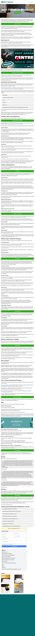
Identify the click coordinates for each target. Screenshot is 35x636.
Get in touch (17, 12)
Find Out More (17, 311)
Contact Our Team (17, 23)
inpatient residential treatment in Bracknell (15, 124)
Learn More (17, 171)
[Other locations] (31, 2)
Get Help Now (17, 495)
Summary (3, 567)
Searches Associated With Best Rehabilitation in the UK (11, 569)
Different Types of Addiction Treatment (8, 558)
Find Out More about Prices (17, 120)
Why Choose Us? (5, 552)
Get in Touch (17, 258)
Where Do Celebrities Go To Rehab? (8, 559)
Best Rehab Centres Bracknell (7, 553)
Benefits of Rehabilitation (6, 556)
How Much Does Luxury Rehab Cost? (8, 555)
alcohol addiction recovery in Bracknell (21, 415)
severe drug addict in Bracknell (7, 385)
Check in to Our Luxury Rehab (17, 72)
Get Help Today (17, 345)
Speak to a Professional (17, 397)
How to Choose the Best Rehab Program (9, 562)
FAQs (3, 564)
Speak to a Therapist (17, 213)
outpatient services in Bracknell (16, 70)
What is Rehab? (4, 561)
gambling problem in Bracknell (6, 76)
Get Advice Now (17, 450)
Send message (14, 546)
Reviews (3, 565)
